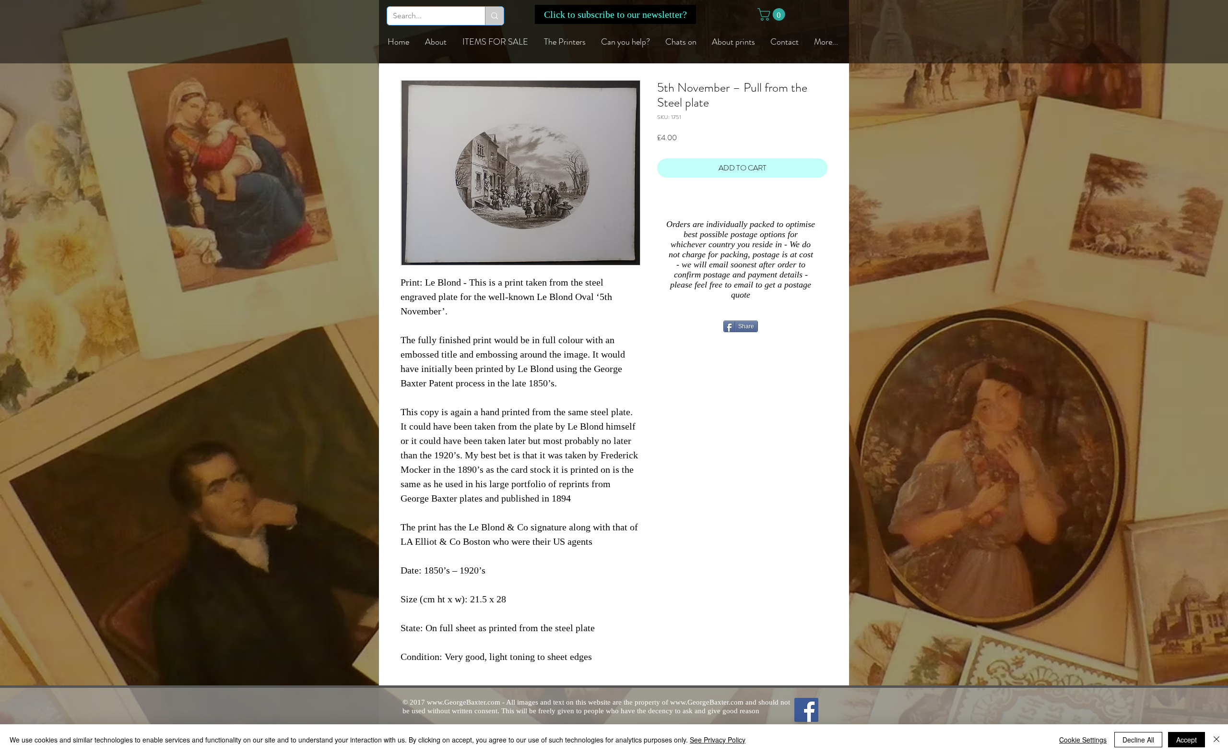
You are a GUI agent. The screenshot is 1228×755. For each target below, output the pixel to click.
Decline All (1138, 739)
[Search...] (494, 16)
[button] (615, 14)
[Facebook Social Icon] (806, 710)
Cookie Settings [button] (1083, 739)
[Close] (1216, 739)
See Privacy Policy (717, 739)
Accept (1186, 739)
